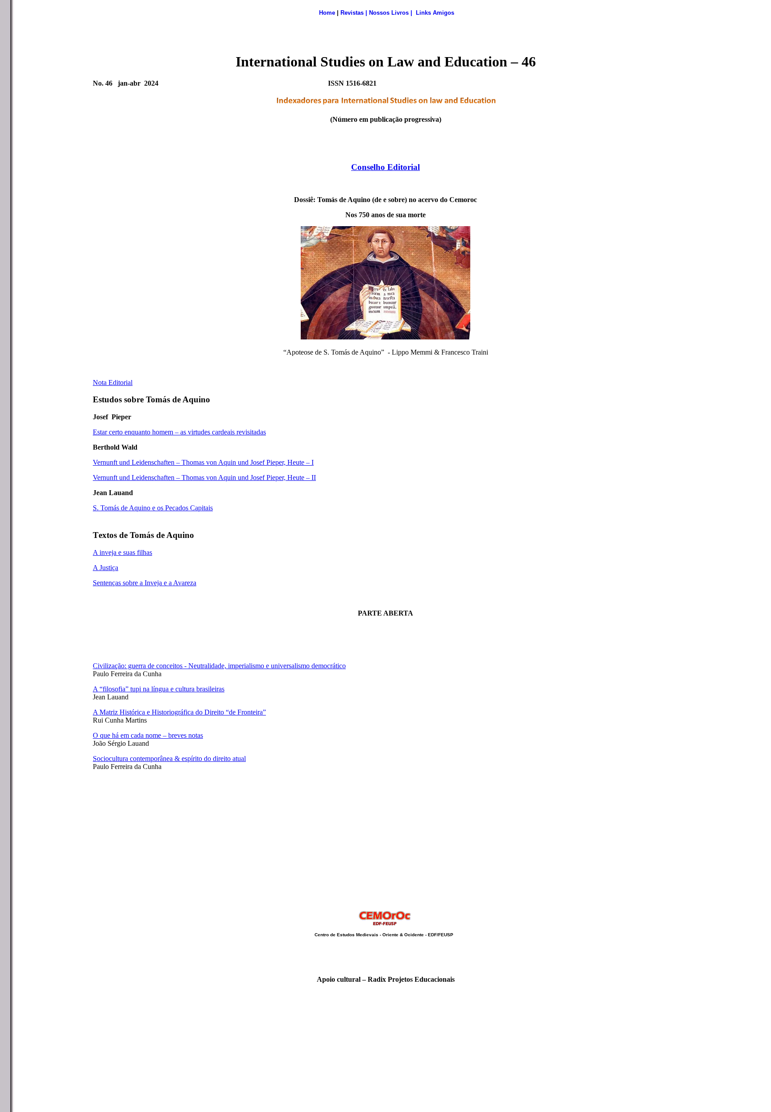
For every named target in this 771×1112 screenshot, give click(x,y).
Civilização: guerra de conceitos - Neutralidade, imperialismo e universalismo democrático (219, 666)
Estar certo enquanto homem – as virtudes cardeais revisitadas (179, 432)
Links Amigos (435, 12)
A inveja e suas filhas (122, 552)
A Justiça (105, 567)
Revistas (352, 12)
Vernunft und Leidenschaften (133, 462)
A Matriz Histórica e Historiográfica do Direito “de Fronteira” (179, 712)
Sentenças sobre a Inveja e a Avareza (144, 583)
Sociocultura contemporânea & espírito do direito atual (169, 758)
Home (327, 12)
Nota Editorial (113, 382)
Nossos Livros (389, 12)
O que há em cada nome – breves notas (148, 735)
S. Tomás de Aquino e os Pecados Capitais (153, 508)
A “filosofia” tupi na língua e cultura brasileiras (158, 689)
